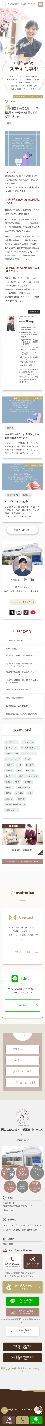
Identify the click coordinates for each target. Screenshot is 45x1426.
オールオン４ (11, 748)
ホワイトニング (29, 753)
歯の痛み (28, 782)
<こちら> (23, 297)
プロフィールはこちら (22, 602)
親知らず (21, 799)
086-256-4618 (12, 1264)
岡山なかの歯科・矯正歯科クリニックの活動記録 (22, 681)
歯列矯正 (26, 495)
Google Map (8, 1210)
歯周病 (8, 793)
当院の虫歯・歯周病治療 (17, 706)
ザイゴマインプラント (30, 748)
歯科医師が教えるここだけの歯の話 (28, 97)
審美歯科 (29, 765)
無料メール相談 (22, 952)
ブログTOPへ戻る (22, 530)
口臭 (19, 765)
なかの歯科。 (12, 649)
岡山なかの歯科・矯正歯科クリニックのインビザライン (22, 664)
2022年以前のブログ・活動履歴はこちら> (22, 861)
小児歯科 (9, 770)
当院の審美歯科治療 (15, 698)
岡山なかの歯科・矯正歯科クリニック (22, 656)
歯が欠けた (10, 776)
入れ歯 (27, 759)
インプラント (28, 742)
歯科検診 (19, 793)
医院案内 (17, 1049)
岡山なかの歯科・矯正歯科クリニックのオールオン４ (22, 673)
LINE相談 (22, 1005)
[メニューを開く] (40, 4)
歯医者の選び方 (24, 787)
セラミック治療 (12, 753)
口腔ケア (11, 123)
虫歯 (29, 793)
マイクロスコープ (13, 759)
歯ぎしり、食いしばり (28, 776)
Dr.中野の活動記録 (14, 640)
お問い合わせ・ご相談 (25, 1082)
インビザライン (12, 495)
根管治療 (29, 770)
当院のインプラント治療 (17, 689)
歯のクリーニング (13, 782)
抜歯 (19, 770)
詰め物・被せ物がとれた (15, 804)
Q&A (4, 1410)
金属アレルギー (12, 810)
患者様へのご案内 (22, 1071)
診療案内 (17, 1060)
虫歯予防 (9, 799)
